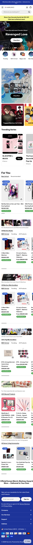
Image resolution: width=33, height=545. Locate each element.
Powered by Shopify (18, 542)
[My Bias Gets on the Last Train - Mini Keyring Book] (12, 191)
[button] (10, 47)
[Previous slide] (8, 48)
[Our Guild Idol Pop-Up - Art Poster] (23, 453)
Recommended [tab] (15, 176)
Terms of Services (25, 504)
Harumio (8, 542)
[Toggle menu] (2, 7)
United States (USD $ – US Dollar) (14, 529)
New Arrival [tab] (5, 176)
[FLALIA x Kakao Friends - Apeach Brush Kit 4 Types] (23, 404)
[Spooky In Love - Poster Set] (8, 453)
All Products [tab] (22, 234)
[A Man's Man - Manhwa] (8, 244)
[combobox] (16, 12)
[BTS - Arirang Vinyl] (23, 353)
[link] (20, 137)
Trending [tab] (14, 234)
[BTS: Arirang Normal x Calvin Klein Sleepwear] (8, 353)
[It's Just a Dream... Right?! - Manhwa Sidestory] (23, 244)
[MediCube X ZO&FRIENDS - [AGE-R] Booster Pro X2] (8, 404)
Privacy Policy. (8, 506)
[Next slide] (24, 48)
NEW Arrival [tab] (5, 234)
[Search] (29, 12)
